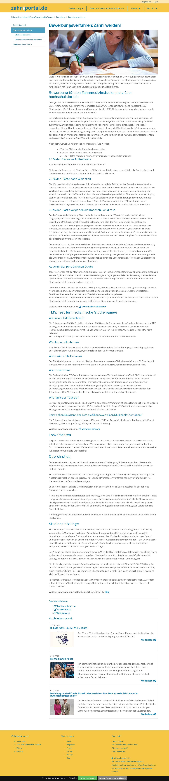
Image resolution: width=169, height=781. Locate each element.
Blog (69, 758)
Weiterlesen (147, 640)
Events (69, 748)
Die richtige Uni (19, 25)
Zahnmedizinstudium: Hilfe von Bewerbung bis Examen (32, 17)
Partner (70, 751)
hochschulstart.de (66, 606)
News (69, 741)
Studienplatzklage (22, 35)
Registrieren (146, 2)
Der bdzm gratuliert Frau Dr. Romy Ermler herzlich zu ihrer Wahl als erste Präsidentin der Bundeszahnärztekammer (94, 694)
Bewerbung (75, 8)
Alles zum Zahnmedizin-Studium (106, 8)
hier (107, 592)
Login (156, 2)
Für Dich (151, 8)
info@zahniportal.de (122, 758)
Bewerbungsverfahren (76, 17)
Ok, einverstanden (87, 778)
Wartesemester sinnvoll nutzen (28, 40)
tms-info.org (63, 613)
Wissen (135, 8)
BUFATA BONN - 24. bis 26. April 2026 (68, 628)
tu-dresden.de (64, 609)
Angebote (71, 745)
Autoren (70, 755)
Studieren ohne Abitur (22, 45)
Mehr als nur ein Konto (61, 659)
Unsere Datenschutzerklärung (112, 778)
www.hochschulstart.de (94, 306)
